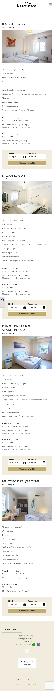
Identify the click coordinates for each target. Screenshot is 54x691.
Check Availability (27, 163)
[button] (50, 4)
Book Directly (12, 629)
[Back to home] (27, 4)
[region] (27, 669)
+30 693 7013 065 (23, 645)
